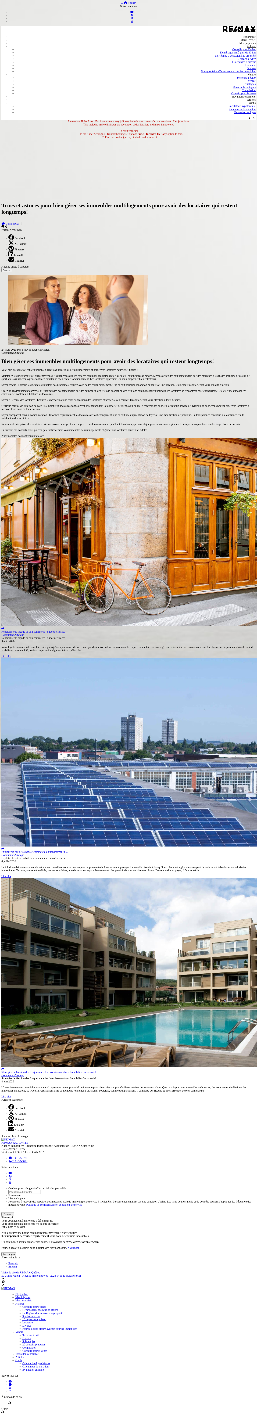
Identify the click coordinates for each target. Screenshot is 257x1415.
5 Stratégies (249, 83)
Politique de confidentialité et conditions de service (54, 1204)
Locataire (250, 65)
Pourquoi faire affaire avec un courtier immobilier (228, 71)
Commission (249, 90)
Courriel (19, 260)
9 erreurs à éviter (246, 77)
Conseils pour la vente (243, 93)
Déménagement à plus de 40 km (238, 52)
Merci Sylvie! (248, 39)
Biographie (249, 36)
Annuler (6, 270)
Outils (252, 102)
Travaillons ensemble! (243, 96)
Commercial (12, 223)
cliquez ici (73, 1247)
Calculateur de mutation (242, 109)
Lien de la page (16, 1198)
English (132, 2)
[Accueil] (125, 2)
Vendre (252, 74)
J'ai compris (9, 1254)
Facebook (20, 238)
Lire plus (6, 656)
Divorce (251, 68)
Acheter (251, 46)
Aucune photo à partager (15, 266)
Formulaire (14, 1195)
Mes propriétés (247, 43)
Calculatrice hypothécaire (242, 106)
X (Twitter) (21, 243)
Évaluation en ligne (245, 112)
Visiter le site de (20, 1272)
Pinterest (19, 249)
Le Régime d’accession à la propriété (235, 55)
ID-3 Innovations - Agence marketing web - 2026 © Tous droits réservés (41, 1275)
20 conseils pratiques (244, 87)
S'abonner (8, 1214)
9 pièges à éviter (247, 58)
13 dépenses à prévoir (244, 61)
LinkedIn (19, 255)
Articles (251, 99)
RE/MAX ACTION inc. (14, 1142)
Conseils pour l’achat (244, 49)
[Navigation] (122, 2)
